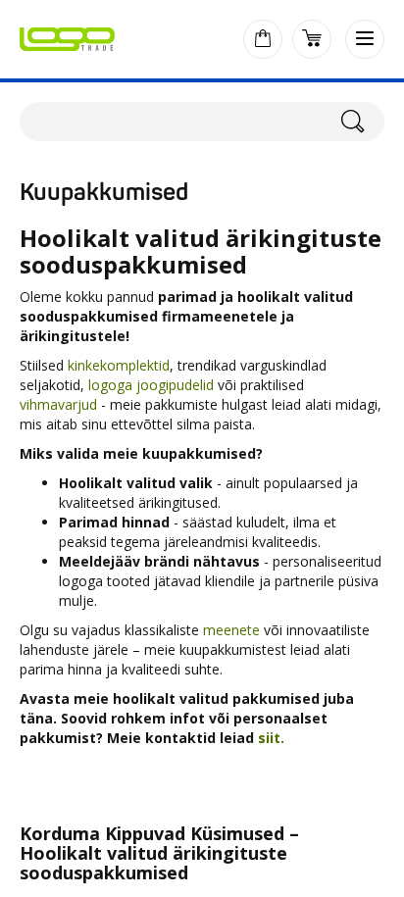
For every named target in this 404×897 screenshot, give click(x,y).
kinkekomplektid (119, 365)
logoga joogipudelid (151, 384)
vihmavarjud (58, 404)
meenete (231, 630)
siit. (273, 737)
